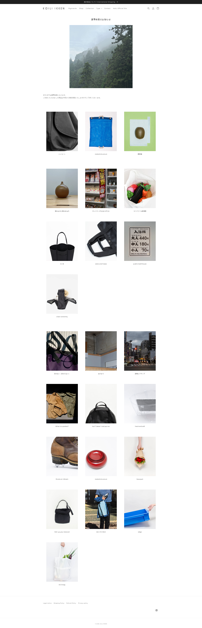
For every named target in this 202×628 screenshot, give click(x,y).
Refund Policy (71, 603)
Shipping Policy (59, 603)
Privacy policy (83, 603)
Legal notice (47, 603)
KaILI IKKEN (103, 624)
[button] (99, 8)
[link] (101, 242)
